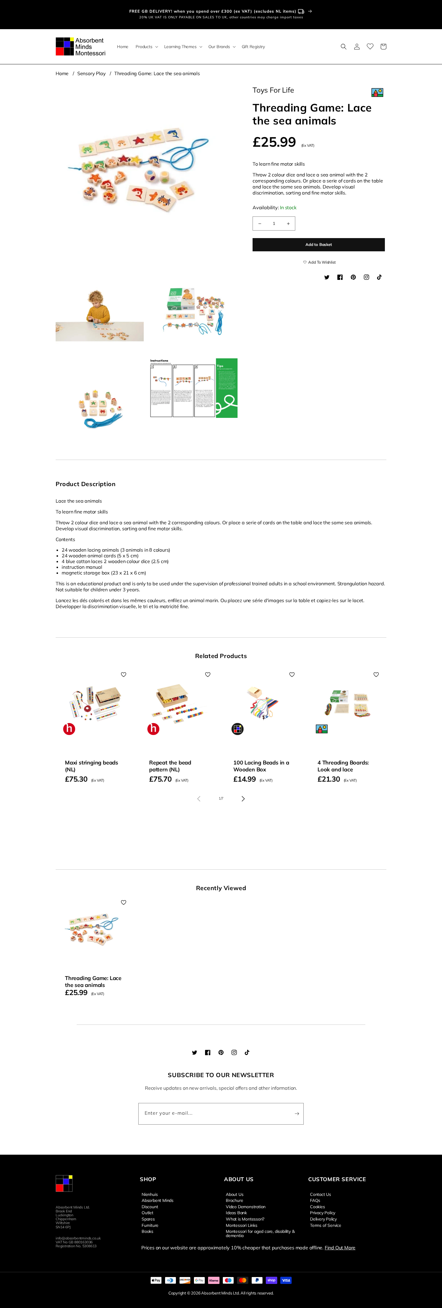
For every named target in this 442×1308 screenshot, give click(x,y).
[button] (146, 46)
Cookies (317, 1206)
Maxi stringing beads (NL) (91, 766)
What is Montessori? (245, 1218)
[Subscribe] (296, 1114)
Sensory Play (91, 73)
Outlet (147, 1212)
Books (147, 1231)
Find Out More (340, 1248)
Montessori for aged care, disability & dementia (260, 1233)
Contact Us (320, 1194)
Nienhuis (150, 1194)
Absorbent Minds (157, 1200)
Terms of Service (325, 1225)
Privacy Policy (322, 1212)
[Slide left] (198, 798)
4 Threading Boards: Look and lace (343, 766)
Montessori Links (241, 1225)
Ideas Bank (236, 1212)
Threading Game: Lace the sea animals (157, 73)
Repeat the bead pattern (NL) (170, 766)
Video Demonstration (246, 1206)
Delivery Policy (323, 1218)
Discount (150, 1206)
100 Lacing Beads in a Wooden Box (261, 766)
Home (62, 73)
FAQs (315, 1200)
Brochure (234, 1200)
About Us (234, 1194)
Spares (148, 1218)
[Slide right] (243, 798)
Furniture (150, 1225)
